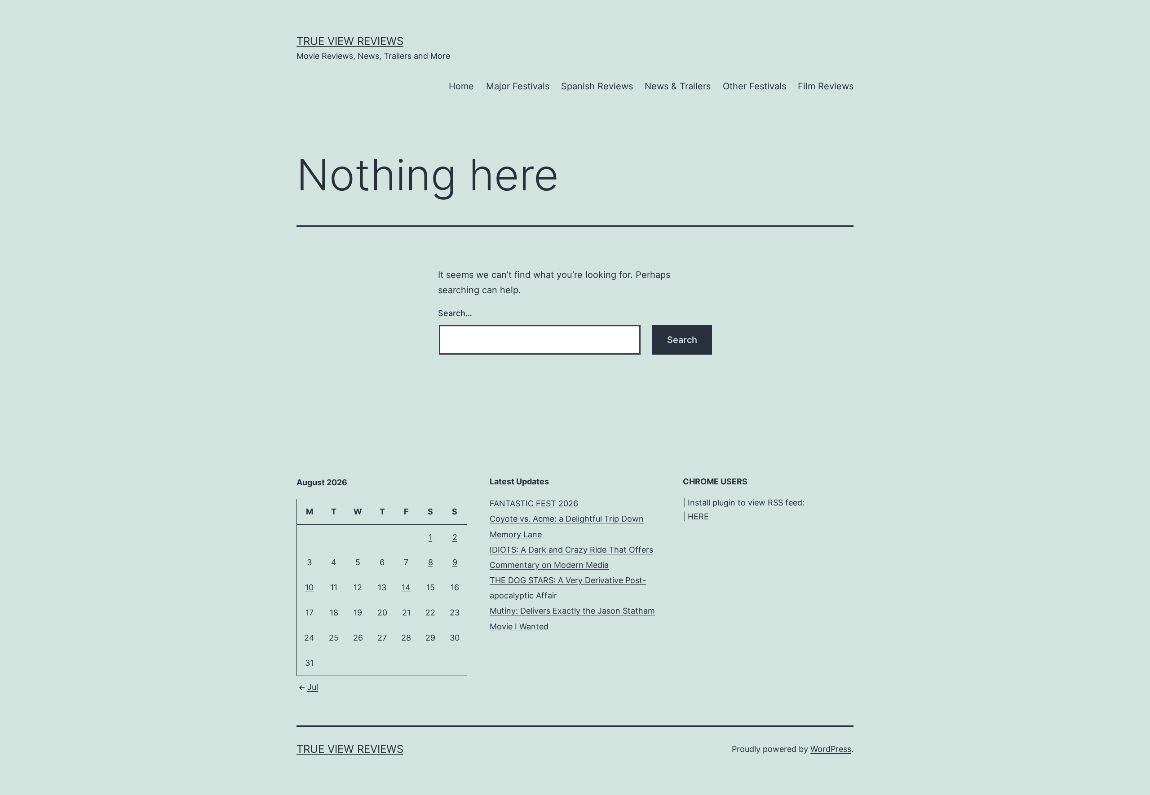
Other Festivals (754, 86)
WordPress (830, 749)
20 (382, 612)
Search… (455, 313)
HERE (698, 516)
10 (309, 587)
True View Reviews (349, 41)
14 (406, 587)
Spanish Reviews (597, 86)
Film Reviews (826, 86)
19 (358, 612)
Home (461, 86)
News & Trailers (678, 86)
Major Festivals (517, 86)
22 (430, 612)
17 (309, 612)
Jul (312, 687)
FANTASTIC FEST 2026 (534, 503)
